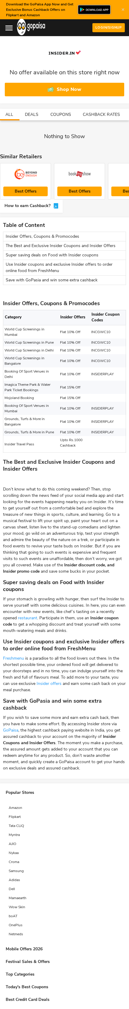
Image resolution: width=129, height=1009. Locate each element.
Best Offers (26, 191)
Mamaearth (17, 898)
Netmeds (16, 934)
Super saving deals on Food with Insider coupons (52, 255)
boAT (13, 916)
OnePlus (15, 925)
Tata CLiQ (16, 825)
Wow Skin (17, 907)
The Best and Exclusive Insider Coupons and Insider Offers (61, 246)
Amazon (15, 807)
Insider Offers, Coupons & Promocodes (42, 236)
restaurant (27, 618)
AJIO (12, 843)
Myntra (14, 834)
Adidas (14, 879)
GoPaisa (10, 730)
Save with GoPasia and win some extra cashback (52, 280)
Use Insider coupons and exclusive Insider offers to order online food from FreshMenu (59, 268)
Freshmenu (13, 658)
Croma (14, 861)
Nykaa (14, 852)
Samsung (16, 870)
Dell (12, 889)
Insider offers (49, 683)
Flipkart (15, 816)
